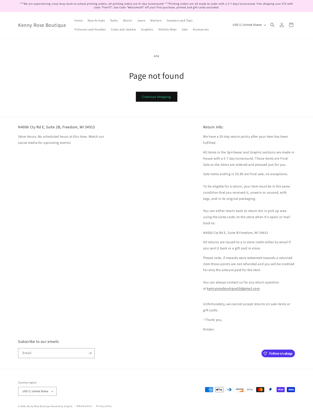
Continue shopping (156, 97)
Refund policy (84, 406)
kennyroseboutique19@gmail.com (233, 288)
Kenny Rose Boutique (38, 406)
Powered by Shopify (62, 406)
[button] (272, 25)
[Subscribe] (90, 353)
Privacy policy (104, 406)
